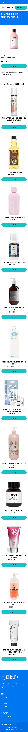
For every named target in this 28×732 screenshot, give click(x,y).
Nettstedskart (19, 729)
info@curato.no (5, 2)
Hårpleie (5, 21)
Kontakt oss (21, 7)
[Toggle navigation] (3, 7)
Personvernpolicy (9, 729)
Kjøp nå (14, 66)
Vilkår (20, 727)
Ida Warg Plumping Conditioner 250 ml (14, 217)
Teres (5, 697)
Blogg (5, 706)
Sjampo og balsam (14, 21)
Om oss (6, 703)
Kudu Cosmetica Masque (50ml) (14, 510)
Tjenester (6, 700)
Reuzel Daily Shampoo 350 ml (14, 172)
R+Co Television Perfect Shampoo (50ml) (14, 262)
